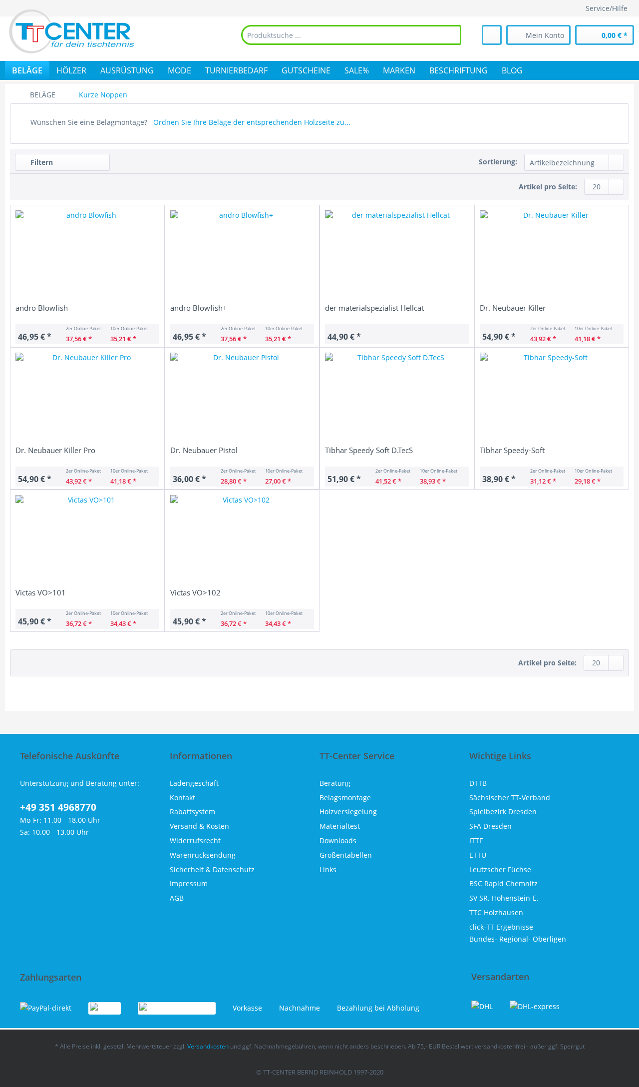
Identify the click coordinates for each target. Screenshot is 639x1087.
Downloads (338, 840)
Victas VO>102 (195, 592)
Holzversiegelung (348, 811)
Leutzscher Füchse (500, 869)
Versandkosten (208, 1046)
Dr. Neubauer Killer (513, 308)
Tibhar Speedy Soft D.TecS (369, 450)
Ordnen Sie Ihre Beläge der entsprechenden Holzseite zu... (251, 122)
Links (328, 869)
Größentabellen (346, 855)
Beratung (335, 783)
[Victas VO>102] (242, 540)
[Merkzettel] (492, 35)
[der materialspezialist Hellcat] (397, 255)
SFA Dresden (490, 826)
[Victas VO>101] (87, 540)
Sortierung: (498, 161)
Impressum (189, 883)
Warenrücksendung (203, 855)
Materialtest (340, 826)
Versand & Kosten (199, 826)
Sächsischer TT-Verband (509, 797)
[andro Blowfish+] (242, 255)
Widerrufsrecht (195, 840)
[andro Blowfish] (87, 255)
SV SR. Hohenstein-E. (504, 898)
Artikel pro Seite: (548, 186)
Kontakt (182, 797)
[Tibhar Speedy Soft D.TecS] (397, 398)
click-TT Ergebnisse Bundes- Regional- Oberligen (517, 933)
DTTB (478, 783)
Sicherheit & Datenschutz (212, 869)
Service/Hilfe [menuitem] (607, 8)
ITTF (476, 840)
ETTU (477, 855)
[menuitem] (351, 35)
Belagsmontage (345, 797)
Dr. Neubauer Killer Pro (55, 450)
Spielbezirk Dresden (503, 811)
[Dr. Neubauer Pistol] (242, 398)
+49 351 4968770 (58, 807)
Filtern (40, 162)
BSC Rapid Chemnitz (503, 883)
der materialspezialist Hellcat (374, 308)
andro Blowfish (41, 308)
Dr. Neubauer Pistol (204, 450)
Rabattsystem (192, 811)
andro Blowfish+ (198, 308)
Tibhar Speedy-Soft (512, 450)
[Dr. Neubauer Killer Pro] (87, 398)
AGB (177, 898)
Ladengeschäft (194, 783)
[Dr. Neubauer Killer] (552, 255)
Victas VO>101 (40, 592)
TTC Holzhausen (496, 912)
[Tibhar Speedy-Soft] (552, 398)
